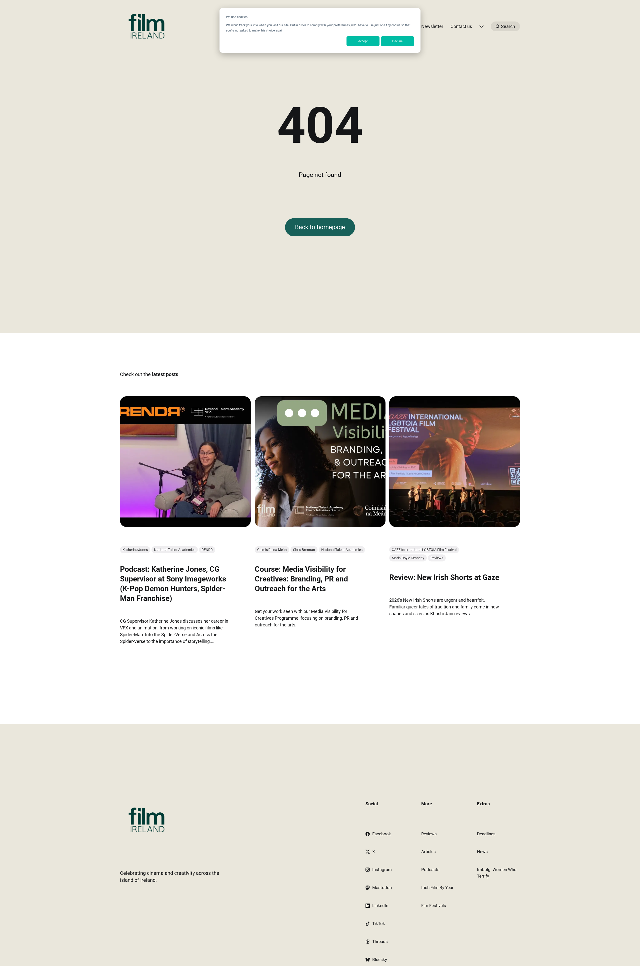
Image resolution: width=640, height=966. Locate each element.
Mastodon (382, 887)
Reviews (436, 558)
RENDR (207, 550)
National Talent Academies (174, 550)
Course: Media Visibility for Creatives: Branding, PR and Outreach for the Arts (301, 579)
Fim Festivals (433, 905)
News (482, 851)
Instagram (382, 869)
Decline (397, 41)
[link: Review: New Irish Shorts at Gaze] (454, 525)
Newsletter (432, 26)
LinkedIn (380, 905)
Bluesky (379, 959)
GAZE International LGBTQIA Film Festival (424, 550)
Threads (380, 941)
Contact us (461, 26)
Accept (363, 41)
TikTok (378, 923)
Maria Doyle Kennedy (408, 558)
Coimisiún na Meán (272, 550)
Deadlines (486, 833)
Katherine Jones (135, 550)
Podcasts (430, 869)
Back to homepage (320, 227)
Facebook (381, 833)
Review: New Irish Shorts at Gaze (444, 577)
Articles (428, 851)
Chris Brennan (304, 550)
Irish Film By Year (437, 887)
